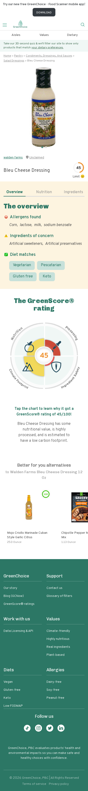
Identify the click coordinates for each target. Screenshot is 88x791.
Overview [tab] (14, 192)
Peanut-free (55, 698)
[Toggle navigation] (6, 24)
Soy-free (52, 690)
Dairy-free (53, 682)
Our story (10, 588)
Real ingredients (58, 647)
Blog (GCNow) (14, 596)
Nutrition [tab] (44, 192)
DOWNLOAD (44, 13)
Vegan (8, 682)
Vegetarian (22, 265)
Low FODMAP (13, 706)
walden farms (13, 158)
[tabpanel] (44, 241)
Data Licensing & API (18, 631)
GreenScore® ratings (19, 604)
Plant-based (55, 655)
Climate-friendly (58, 631)
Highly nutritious (57, 639)
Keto (47, 276)
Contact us (54, 588)
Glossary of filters (59, 596)
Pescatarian (51, 265)
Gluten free (23, 276)
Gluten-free (12, 690)
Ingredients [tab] (73, 192)
